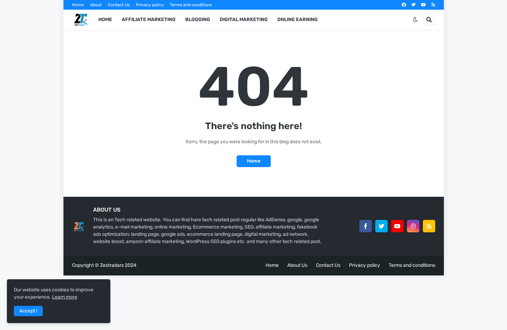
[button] (415, 19)
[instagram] (413, 226)
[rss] (433, 5)
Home (78, 4)
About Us (297, 265)
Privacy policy (150, 4)
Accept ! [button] (28, 311)
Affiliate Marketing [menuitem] (149, 19)
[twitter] (413, 5)
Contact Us (119, 4)
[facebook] (404, 5)
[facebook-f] (365, 226)
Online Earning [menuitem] (297, 19)
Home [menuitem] (105, 19)
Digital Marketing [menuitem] (244, 19)
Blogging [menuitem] (197, 19)
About (96, 4)
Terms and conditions (191, 4)
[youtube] (423, 5)
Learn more (64, 297)
